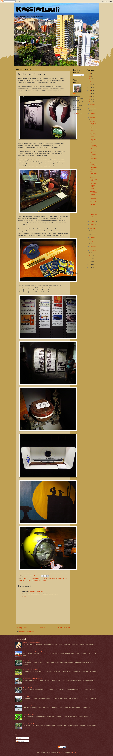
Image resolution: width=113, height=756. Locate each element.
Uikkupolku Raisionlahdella (93, 179)
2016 (90, 102)
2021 (90, 87)
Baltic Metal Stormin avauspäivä (31, 642)
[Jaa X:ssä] (45, 576)
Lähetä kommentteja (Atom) (26, 631)
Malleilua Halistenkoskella (93, 134)
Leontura (60, 752)
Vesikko (45, 580)
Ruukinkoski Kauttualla (29, 661)
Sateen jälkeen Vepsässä (29, 706)
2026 (90, 73)
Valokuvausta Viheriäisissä (93, 140)
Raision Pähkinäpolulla (93, 158)
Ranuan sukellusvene (61, 578)
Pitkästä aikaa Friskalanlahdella (31, 669)
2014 (90, 259)
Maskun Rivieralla (93, 197)
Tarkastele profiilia (78, 113)
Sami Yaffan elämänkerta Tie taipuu (93, 186)
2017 (90, 99)
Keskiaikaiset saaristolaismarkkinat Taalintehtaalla (93, 166)
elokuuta (92, 221)
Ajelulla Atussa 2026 (28, 714)
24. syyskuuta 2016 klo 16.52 (35, 591)
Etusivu (42, 627)
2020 (90, 90)
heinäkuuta (93, 224)
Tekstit (19, 738)
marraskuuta (93, 109)
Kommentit (21, 741)
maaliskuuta (93, 242)
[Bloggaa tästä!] (43, 576)
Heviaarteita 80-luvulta (29, 688)
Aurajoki (26, 578)
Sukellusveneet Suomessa (24, 580)
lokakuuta (92, 113)
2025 (90, 76)
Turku (40, 580)
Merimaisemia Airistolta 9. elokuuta (32, 678)
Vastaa (24, 596)
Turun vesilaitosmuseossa (93, 129)
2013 (90, 262)
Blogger (74, 752)
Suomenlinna (35, 580)
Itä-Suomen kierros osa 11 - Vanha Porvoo (34, 652)
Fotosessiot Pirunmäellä (93, 146)
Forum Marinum (33, 578)
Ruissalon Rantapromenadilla (93, 192)
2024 (90, 79)
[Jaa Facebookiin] (47, 576)
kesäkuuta (92, 228)
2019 (90, 93)
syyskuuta (92, 117)
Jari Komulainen (42, 578)
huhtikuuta (93, 237)
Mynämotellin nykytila (29, 697)
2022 (90, 85)
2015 (90, 256)
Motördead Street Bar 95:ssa (93, 123)
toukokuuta (93, 233)
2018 (90, 96)
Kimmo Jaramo (79, 94)
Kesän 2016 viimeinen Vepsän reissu (93, 203)
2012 (90, 264)
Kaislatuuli (38, 9)
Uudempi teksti (21, 627)
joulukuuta (93, 104)
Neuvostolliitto (51, 578)
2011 (90, 267)
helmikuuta (93, 246)
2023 (90, 82)
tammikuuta (93, 251)
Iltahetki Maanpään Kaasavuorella (32, 724)
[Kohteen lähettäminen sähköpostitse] (42, 576)
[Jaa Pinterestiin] (48, 576)
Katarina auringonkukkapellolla (93, 173)
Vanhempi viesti (64, 627)
